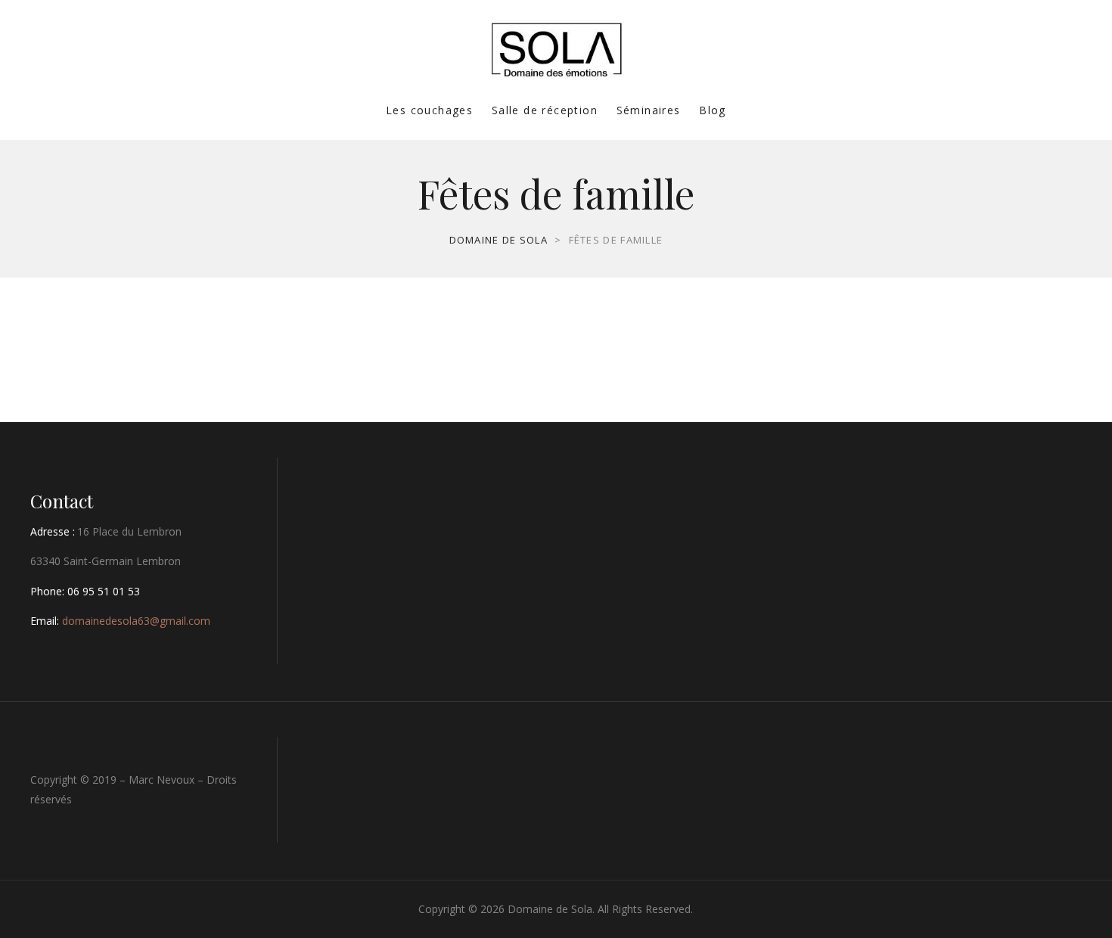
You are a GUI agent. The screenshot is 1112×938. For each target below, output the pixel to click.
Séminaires (649, 110)
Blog (712, 110)
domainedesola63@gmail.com (136, 620)
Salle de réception (545, 110)
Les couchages (429, 110)
